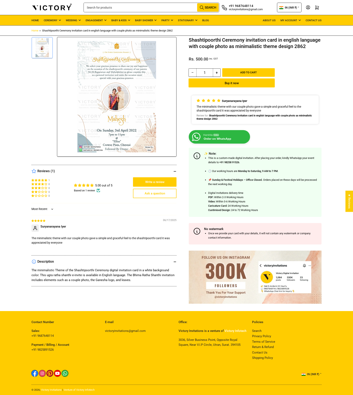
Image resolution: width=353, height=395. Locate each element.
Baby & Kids (119, 20)
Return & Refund (263, 347)
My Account (288, 20)
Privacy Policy (261, 336)
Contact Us (314, 20)
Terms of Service (263, 342)
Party (165, 20)
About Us (269, 20)
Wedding (71, 20)
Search (256, 331)
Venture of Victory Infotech (79, 389)
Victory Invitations (51, 389)
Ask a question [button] (155, 193)
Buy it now (232, 83)
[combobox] (151, 7)
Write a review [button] (154, 182)
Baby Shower (144, 20)
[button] (255, 109)
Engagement (94, 20)
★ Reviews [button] (349, 201)
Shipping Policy (262, 358)
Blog (205, 20)
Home (35, 20)
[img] (38, 220)
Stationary (186, 20)
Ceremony (50, 20)
